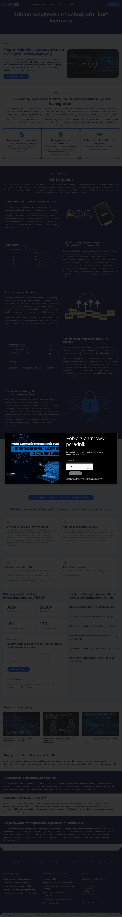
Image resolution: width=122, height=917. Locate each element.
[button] (115, 435)
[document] (61, 458)
